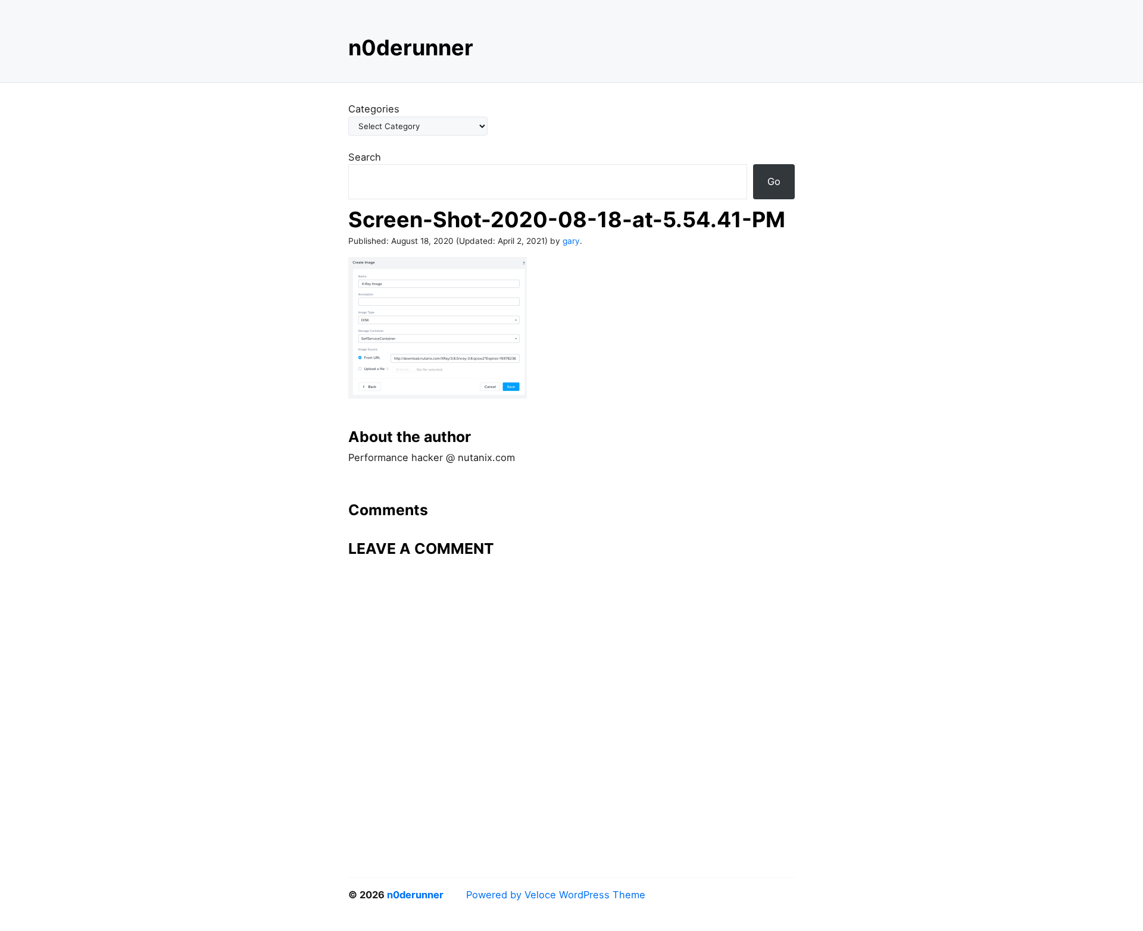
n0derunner (410, 48)
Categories (373, 109)
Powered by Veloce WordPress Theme (555, 895)
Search (364, 157)
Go (773, 181)
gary (571, 241)
